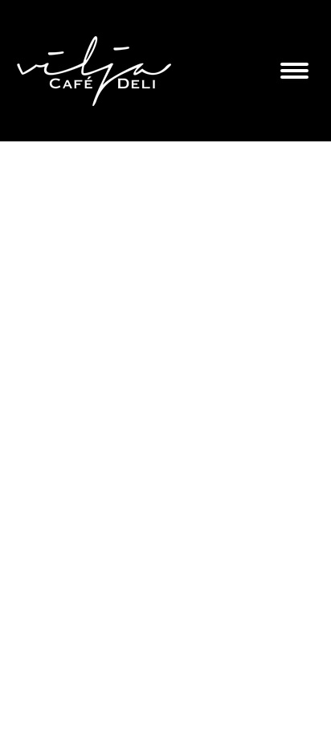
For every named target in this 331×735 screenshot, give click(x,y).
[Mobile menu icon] (294, 71)
